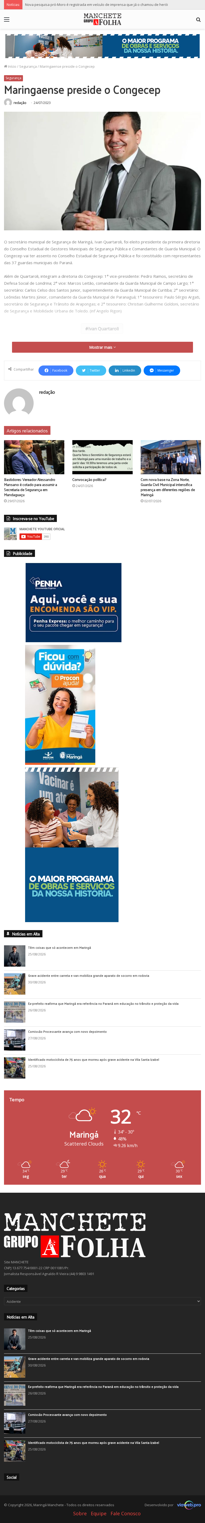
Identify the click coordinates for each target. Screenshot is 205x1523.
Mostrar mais (101, 347)
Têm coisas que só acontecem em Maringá (59, 987)
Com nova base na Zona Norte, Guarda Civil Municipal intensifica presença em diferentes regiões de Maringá (168, 487)
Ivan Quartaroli (103, 329)
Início (11, 66)
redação (20, 103)
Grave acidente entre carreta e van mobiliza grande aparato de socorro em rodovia (88, 1015)
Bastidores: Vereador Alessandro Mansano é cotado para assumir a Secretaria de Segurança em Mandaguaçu (30, 487)
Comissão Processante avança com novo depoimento (67, 1071)
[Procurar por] (198, 21)
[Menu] (6, 21)
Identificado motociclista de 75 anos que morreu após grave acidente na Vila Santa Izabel (93, 1099)
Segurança (28, 66)
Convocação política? (89, 479)
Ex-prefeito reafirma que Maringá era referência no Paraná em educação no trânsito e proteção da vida (103, 1043)
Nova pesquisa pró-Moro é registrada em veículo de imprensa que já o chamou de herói (96, 4)
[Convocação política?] (102, 457)
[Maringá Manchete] (102, 19)
